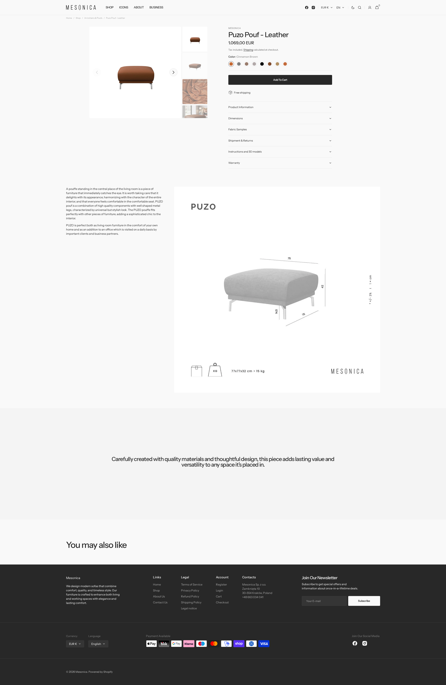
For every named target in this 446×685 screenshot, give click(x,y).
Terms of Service (191, 584)
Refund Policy (190, 596)
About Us (159, 596)
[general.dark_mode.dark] (353, 7)
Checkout (222, 602)
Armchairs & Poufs (93, 18)
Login (219, 590)
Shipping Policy (191, 602)
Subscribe (364, 601)
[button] (359, 7)
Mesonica (81, 671)
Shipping (248, 49)
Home (69, 18)
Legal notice (189, 608)
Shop (78, 18)
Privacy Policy (190, 590)
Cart (219, 596)
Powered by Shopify (100, 671)
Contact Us (160, 602)
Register (221, 584)
